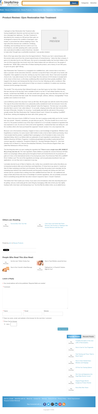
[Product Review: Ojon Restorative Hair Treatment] (54, 40)
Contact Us (37, 398)
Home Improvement (74, 398)
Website (46, 311)
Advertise (93, 3)
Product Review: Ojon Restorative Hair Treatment (48, 10)
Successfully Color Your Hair (19, 223)
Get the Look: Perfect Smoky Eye (20, 261)
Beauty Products (26, 10)
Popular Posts (74, 337)
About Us (29, 398)
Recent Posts (88, 337)
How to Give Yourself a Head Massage (21, 267)
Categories (85, 3)
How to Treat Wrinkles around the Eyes (56, 261)
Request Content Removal (12, 400)
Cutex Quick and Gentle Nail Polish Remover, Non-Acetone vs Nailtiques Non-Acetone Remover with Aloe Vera (56, 225)
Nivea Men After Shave (82, 387)
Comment (7, 287)
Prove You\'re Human (10, 321)
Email (26, 311)
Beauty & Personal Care (12, 10)
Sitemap (44, 398)
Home (2, 10)
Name (6, 311)
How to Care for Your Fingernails (84, 347)
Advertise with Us (20, 398)
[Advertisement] (37, 23)
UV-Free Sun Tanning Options (84, 367)
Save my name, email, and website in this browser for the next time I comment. (28, 318)
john (10, 243)
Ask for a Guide (8, 398)
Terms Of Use (52, 398)
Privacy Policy (62, 398)
